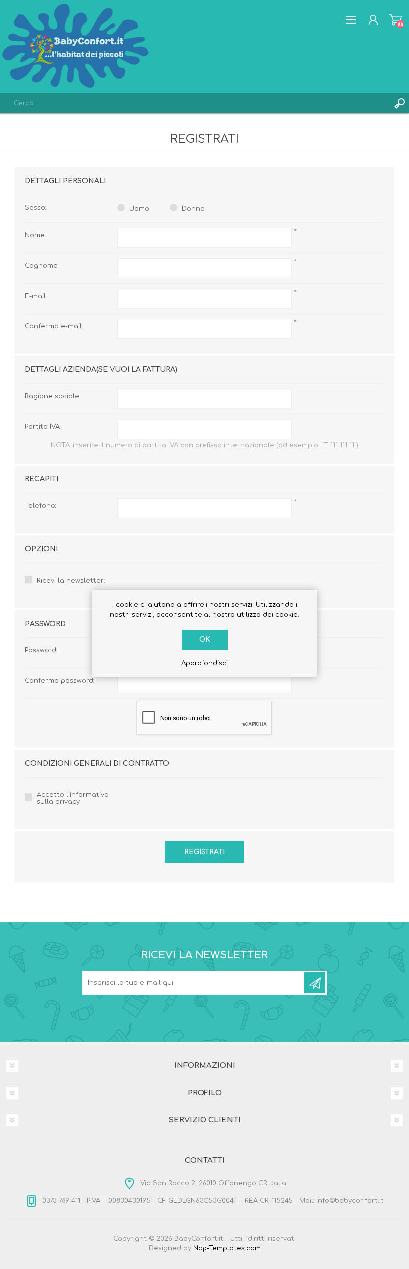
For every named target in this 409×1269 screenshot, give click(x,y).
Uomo (139, 208)
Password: (41, 650)
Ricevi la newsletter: (71, 580)
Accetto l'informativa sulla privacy (73, 798)
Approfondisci (204, 663)
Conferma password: (59, 680)
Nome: (35, 235)
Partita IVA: (43, 426)
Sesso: (35, 207)
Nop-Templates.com (227, 1248)
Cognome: (42, 265)
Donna (193, 208)
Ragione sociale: (52, 396)
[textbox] (194, 103)
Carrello (395, 20)
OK (204, 639)
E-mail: (36, 296)
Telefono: (40, 505)
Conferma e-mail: (54, 326)
